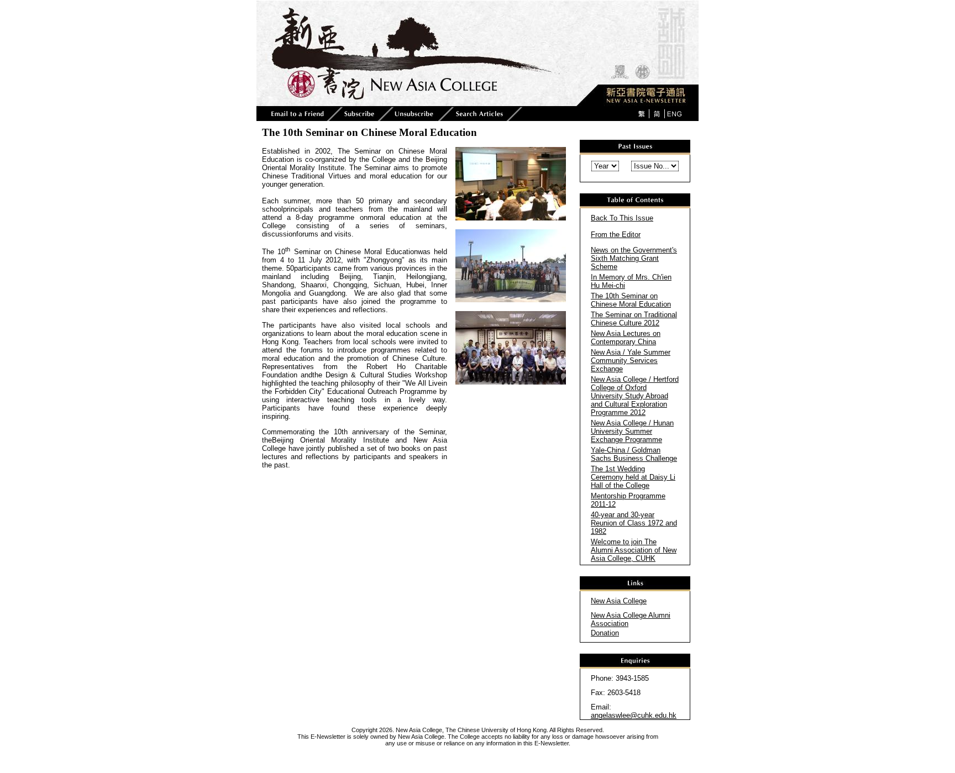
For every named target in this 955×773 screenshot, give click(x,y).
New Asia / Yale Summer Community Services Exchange (630, 360)
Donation (605, 633)
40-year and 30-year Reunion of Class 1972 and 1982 (634, 523)
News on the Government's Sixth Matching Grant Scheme (634, 258)
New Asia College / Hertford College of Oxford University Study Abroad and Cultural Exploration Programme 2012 (635, 396)
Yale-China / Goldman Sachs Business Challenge (634, 454)
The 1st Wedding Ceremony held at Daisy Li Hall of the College (633, 477)
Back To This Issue (622, 218)
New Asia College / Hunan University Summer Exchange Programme (632, 431)
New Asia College (619, 601)
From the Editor (616, 234)
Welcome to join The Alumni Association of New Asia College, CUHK (633, 550)
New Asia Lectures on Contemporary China (625, 337)
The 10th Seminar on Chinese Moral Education (631, 300)
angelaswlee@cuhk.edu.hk (633, 715)
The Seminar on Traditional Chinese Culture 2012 (634, 319)
